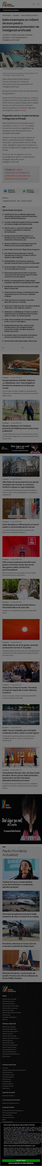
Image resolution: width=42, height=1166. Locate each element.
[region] (21, 1144)
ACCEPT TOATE (21, 1160)
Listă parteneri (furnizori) (8, 1156)
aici (4, 1140)
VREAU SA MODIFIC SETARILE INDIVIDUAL (21, 1163)
